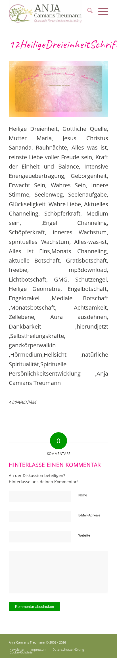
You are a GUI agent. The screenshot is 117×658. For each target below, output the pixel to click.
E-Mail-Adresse (89, 515)
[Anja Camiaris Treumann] (48, 11)
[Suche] (87, 11)
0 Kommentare (22, 402)
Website (84, 535)
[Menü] (100, 11)
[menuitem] (87, 11)
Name (82, 495)
